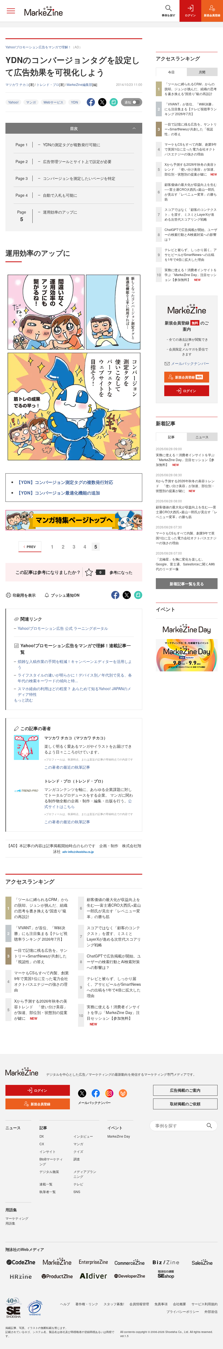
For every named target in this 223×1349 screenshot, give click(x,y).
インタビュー (83, 1136)
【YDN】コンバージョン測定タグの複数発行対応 (65, 482)
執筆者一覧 (47, 1191)
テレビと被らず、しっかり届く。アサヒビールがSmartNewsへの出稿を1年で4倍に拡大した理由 (114, 987)
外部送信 (211, 1311)
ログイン (189, 390)
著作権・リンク (86, 1303)
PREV (31, 546)
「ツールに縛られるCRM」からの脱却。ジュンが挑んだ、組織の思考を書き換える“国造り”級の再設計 (41, 908)
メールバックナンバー (190, 363)
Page (22, 144)
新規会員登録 (188, 377)
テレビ (78, 1184)
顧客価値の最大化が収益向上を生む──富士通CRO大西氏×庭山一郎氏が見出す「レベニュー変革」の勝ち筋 (114, 908)
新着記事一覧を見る (187, 583)
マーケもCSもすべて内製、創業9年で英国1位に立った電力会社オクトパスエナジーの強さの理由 (41, 981)
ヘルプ (65, 1303)
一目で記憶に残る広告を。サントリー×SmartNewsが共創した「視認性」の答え (40, 955)
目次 (74, 128)
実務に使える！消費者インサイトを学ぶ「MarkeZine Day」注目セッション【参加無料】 (113, 1012)
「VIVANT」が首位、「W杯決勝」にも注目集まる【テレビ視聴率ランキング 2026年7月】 (40, 933)
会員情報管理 (139, 1303)
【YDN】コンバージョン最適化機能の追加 (58, 493)
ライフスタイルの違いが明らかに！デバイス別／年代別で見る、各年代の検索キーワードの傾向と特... (75, 677)
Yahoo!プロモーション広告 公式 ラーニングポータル (63, 628)
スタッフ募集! (114, 1303)
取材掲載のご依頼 (185, 1103)
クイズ (78, 1151)
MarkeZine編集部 (79, 84)
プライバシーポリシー (182, 1311)
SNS (76, 1191)
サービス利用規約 (204, 1303)
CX (41, 1143)
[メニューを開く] (11, 11)
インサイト (47, 1151)
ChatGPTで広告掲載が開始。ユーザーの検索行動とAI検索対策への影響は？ (114, 961)
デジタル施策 (49, 1171)
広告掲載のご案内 (185, 1090)
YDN (74, 102)
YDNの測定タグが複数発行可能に (71, 144)
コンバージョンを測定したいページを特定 (79, 178)
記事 (171, 436)
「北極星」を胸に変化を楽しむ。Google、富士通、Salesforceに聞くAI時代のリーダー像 (185, 564)
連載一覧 (45, 1184)
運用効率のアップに (60, 212)
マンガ (31, 102)
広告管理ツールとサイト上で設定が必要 (77, 161)
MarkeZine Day (118, 1136)
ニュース (202, 436)
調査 (76, 1159)
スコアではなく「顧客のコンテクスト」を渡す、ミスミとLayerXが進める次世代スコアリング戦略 (114, 936)
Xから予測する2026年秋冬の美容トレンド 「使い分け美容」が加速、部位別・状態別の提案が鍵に (40, 1009)
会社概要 (179, 1303)
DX (41, 1136)
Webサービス (53, 102)
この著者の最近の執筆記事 (67, 767)
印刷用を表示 (24, 595)
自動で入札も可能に (60, 195)
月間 (202, 72)
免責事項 (161, 1303)
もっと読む (23, 700)
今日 (171, 72)
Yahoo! (13, 102)
